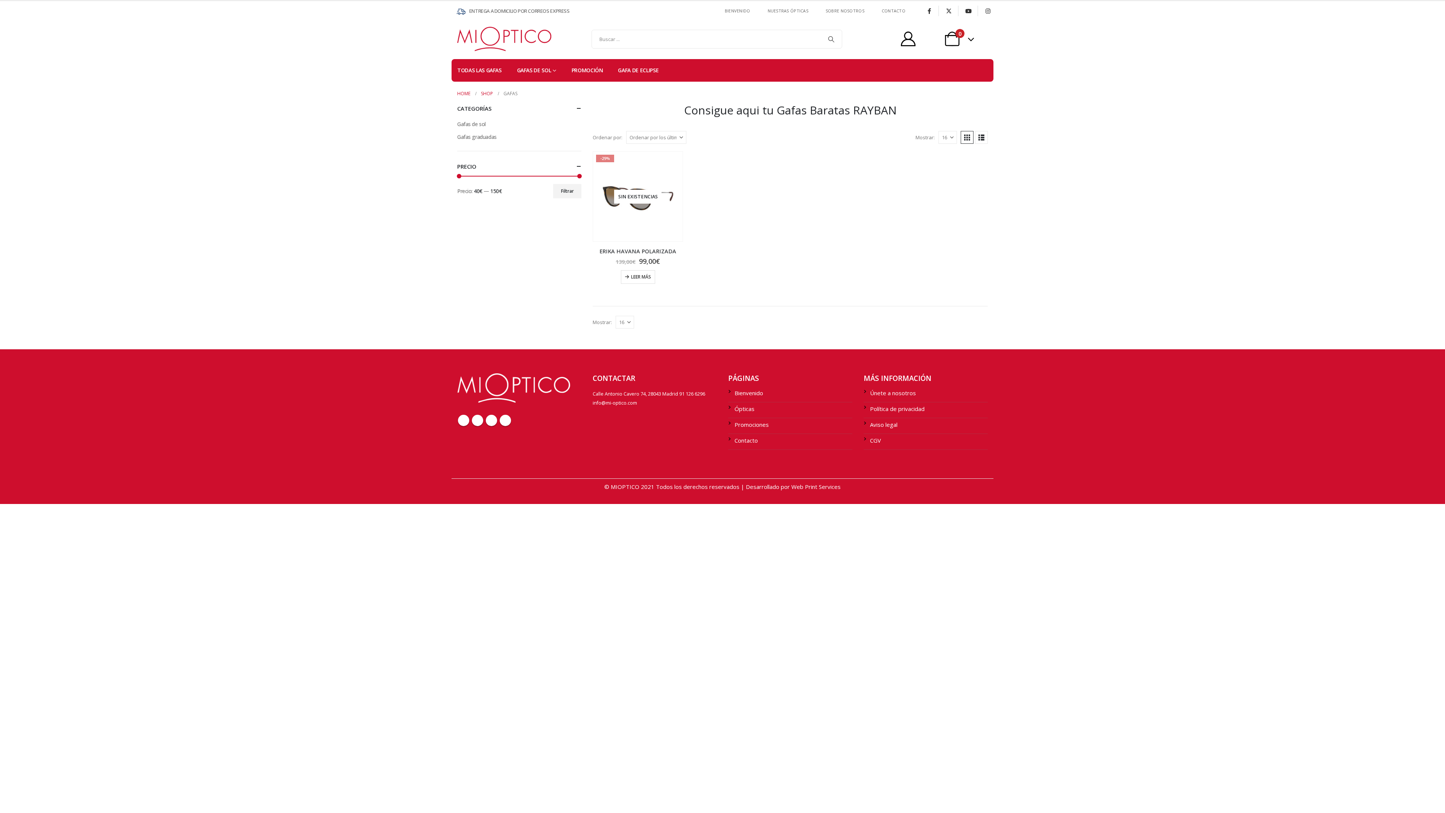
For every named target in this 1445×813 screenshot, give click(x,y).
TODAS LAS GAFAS (479, 70)
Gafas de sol (534, 70)
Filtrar (567, 191)
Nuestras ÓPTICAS (788, 11)
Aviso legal (883, 424)
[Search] (831, 39)
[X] (948, 11)
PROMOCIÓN (587, 70)
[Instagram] (988, 11)
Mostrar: (925, 137)
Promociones (752, 424)
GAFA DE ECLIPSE (638, 70)
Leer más (641, 277)
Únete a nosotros (893, 393)
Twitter (477, 420)
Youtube (491, 420)
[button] (967, 137)
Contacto (746, 440)
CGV (875, 440)
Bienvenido (737, 11)
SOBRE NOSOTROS (845, 11)
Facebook (463, 420)
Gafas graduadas (477, 136)
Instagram (505, 420)
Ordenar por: (607, 137)
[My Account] (908, 39)
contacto (893, 11)
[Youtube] (968, 11)
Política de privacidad (897, 409)
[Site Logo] (472, 39)
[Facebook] (929, 11)
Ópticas (744, 409)
